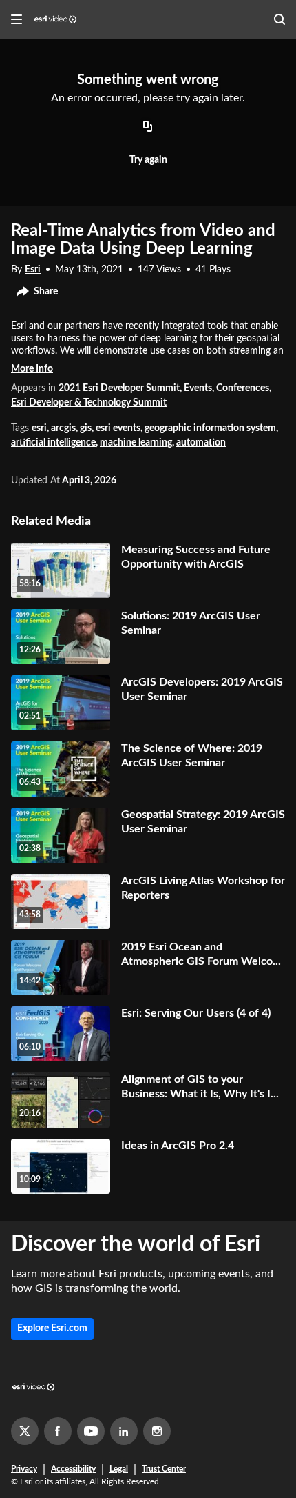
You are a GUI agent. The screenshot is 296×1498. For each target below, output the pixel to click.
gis (86, 428)
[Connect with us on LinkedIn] (124, 1431)
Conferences (242, 388)
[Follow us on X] (25, 1431)
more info (32, 369)
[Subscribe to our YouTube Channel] (91, 1431)
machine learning (136, 443)
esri (39, 428)
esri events (118, 428)
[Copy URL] (148, 128)
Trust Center (164, 1469)
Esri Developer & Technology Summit (89, 403)
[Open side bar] (17, 19)
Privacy (24, 1469)
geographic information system (210, 428)
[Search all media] (279, 19)
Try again (148, 160)
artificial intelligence (53, 443)
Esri (33, 269)
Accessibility (73, 1469)
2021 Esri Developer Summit (119, 388)
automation (201, 443)
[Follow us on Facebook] (58, 1431)
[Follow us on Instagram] (157, 1431)
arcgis (63, 428)
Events (198, 388)
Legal (118, 1469)
